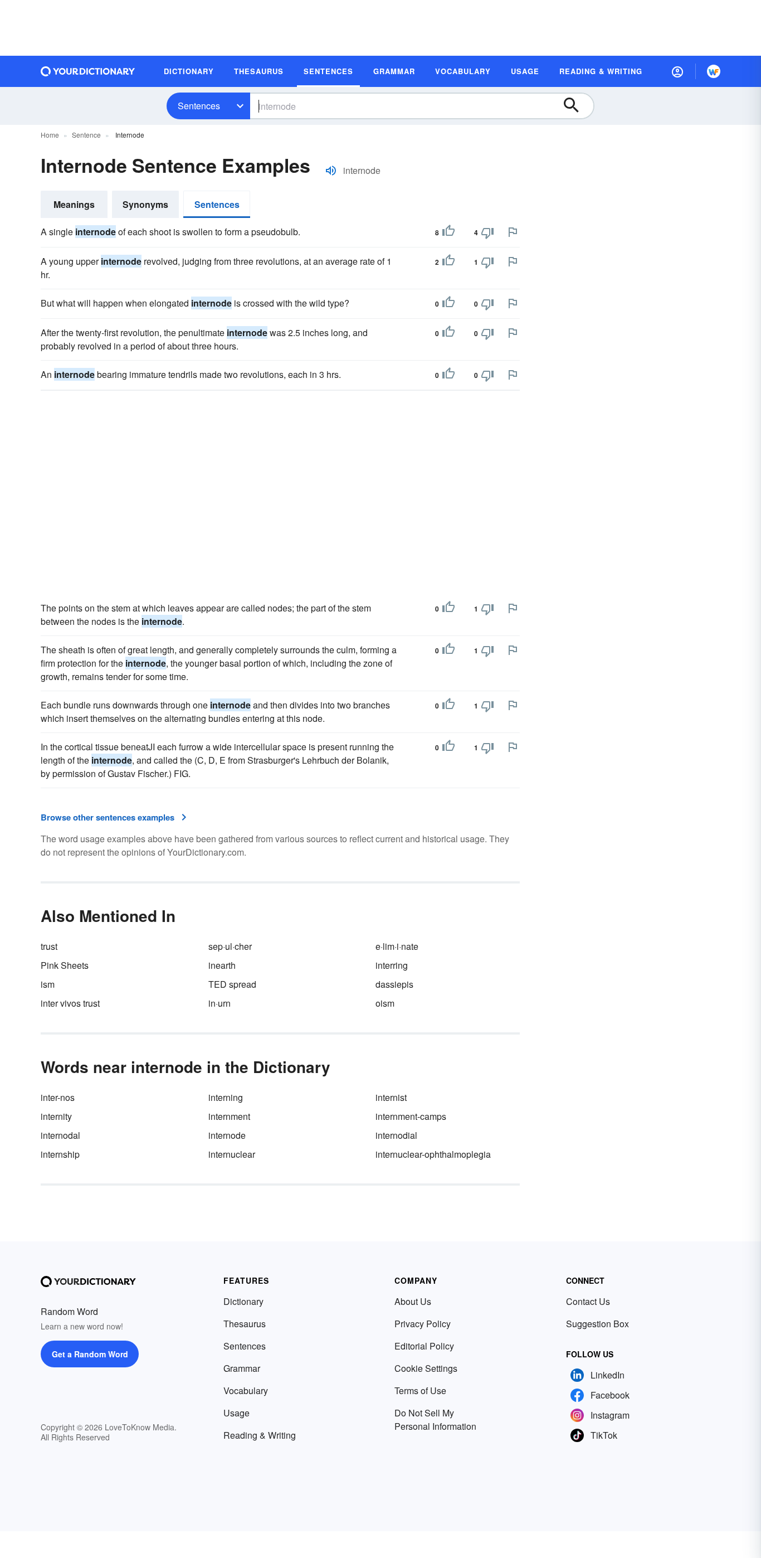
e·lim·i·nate (396, 946)
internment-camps (410, 1116)
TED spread (232, 984)
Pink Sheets (65, 965)
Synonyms (145, 204)
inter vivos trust (70, 1003)
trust (49, 946)
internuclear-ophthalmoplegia (433, 1154)
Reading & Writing (259, 1435)
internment (229, 1116)
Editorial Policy (424, 1345)
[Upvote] (448, 232)
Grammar (241, 1368)
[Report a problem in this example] (512, 232)
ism (48, 984)
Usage (236, 1412)
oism (384, 1003)
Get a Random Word (90, 1354)
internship (60, 1154)
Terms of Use (420, 1390)
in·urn (219, 1003)
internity (56, 1116)
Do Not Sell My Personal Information (435, 1419)
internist (391, 1097)
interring (391, 965)
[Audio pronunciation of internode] (331, 170)
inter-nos (58, 1097)
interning (225, 1097)
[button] (677, 71)
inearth (222, 965)
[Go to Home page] (88, 71)
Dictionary (243, 1301)
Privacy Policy (422, 1323)
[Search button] (576, 106)
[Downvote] (487, 232)
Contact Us (588, 1301)
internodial (396, 1135)
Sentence (86, 134)
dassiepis (394, 984)
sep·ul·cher (230, 946)
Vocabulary (245, 1390)
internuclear (231, 1154)
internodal (60, 1135)
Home (50, 134)
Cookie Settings (425, 1368)
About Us (412, 1301)
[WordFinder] (713, 71)
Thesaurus (244, 1323)
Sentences (199, 105)
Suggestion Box (597, 1323)
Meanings (74, 204)
